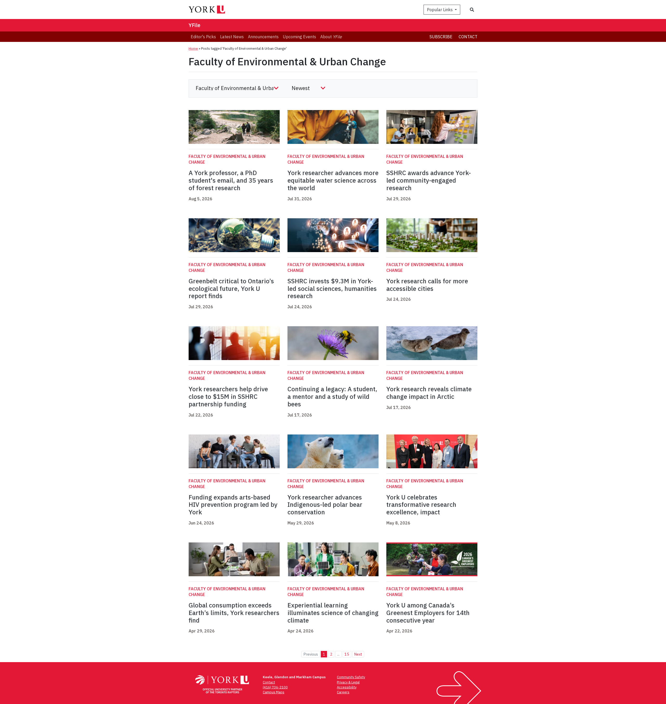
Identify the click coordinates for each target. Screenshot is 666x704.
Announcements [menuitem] (263, 36)
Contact (468, 36)
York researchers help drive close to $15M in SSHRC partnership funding (228, 396)
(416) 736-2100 (275, 687)
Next (358, 654)
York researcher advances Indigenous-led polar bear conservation (324, 504)
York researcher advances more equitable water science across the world (333, 180)
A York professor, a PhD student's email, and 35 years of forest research (231, 180)
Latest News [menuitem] (232, 36)
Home (193, 48)
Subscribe (441, 36)
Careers (343, 692)
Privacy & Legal (348, 682)
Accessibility (346, 687)
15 (346, 654)
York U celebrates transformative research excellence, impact (421, 504)
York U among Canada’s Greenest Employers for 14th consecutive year (428, 612)
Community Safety (351, 677)
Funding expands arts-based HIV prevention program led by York (233, 504)
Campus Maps (273, 692)
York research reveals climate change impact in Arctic (429, 393)
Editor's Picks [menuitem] (203, 36)
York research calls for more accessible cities (427, 285)
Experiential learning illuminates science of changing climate (333, 612)
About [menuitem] (331, 36)
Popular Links (440, 9)
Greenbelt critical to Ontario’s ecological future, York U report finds (231, 288)
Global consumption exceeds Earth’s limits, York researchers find (234, 612)
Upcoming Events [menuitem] (299, 36)
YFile (194, 25)
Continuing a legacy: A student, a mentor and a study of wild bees (332, 396)
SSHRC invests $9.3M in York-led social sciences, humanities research (332, 288)
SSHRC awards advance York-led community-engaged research (428, 180)
